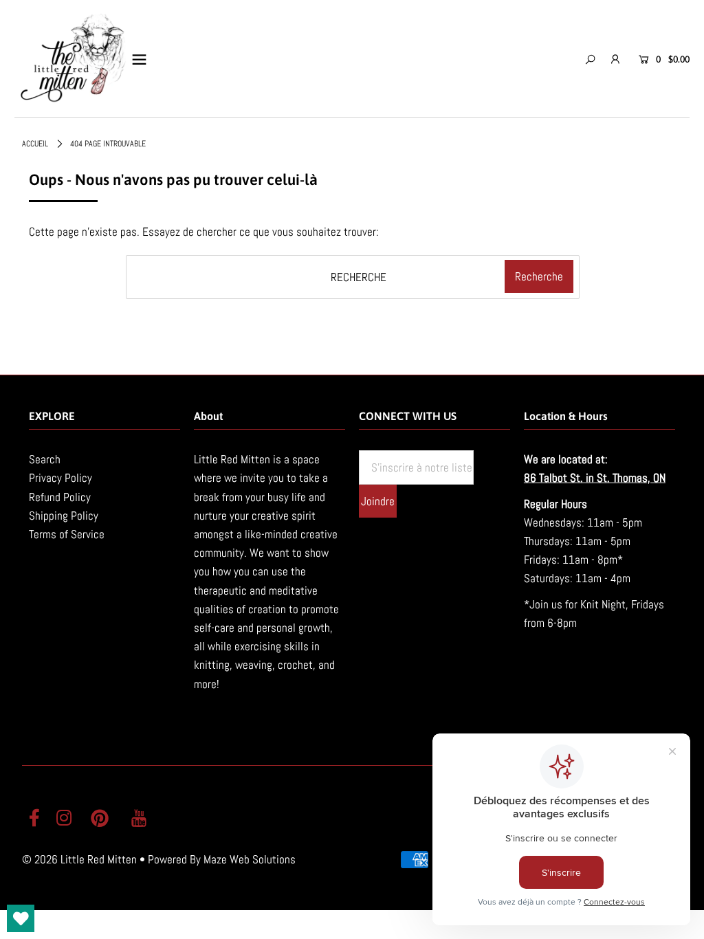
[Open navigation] (139, 59)
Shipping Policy (63, 515)
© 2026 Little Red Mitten (79, 859)
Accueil (35, 143)
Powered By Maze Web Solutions (222, 859)
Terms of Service (66, 534)
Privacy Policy (60, 477)
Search (44, 459)
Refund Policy (60, 497)
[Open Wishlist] (20, 918)
